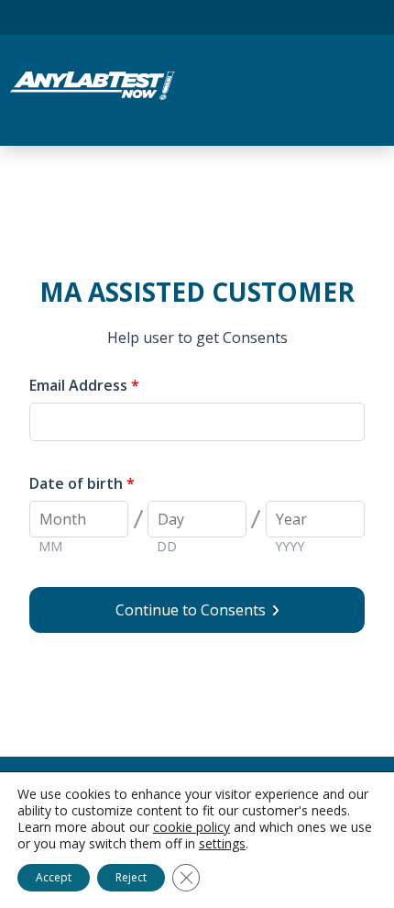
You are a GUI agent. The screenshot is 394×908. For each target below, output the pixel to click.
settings (222, 844)
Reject (131, 877)
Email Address (84, 385)
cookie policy (191, 827)
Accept (53, 877)
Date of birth (82, 483)
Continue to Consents (194, 610)
